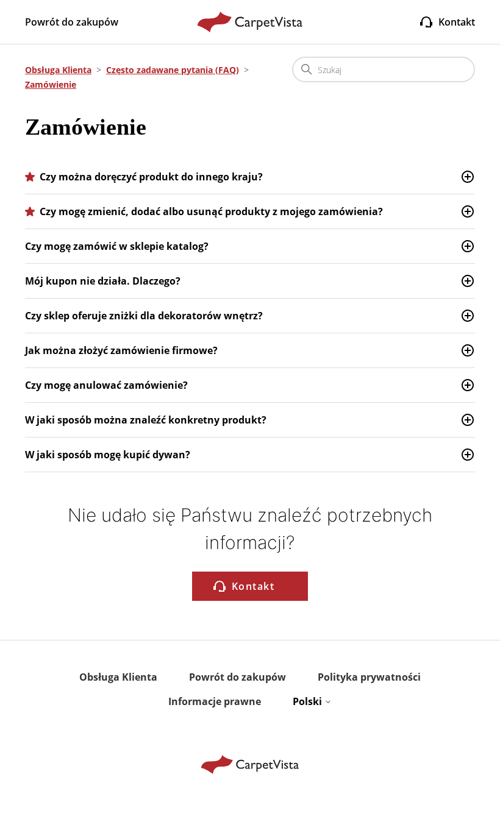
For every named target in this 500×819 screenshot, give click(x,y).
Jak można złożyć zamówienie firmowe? (121, 350)
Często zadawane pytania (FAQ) (172, 70)
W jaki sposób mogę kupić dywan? (107, 454)
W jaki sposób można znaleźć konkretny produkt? (145, 420)
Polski (308, 701)
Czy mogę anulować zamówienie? (106, 385)
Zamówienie (50, 84)
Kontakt (456, 22)
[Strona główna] (250, 22)
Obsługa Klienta (58, 70)
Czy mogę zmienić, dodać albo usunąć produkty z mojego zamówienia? (211, 211)
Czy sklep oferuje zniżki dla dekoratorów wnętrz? (144, 315)
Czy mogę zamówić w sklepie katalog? (117, 246)
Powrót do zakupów (71, 22)
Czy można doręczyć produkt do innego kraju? (151, 176)
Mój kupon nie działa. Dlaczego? (102, 281)
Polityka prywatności (369, 677)
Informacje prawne (214, 701)
